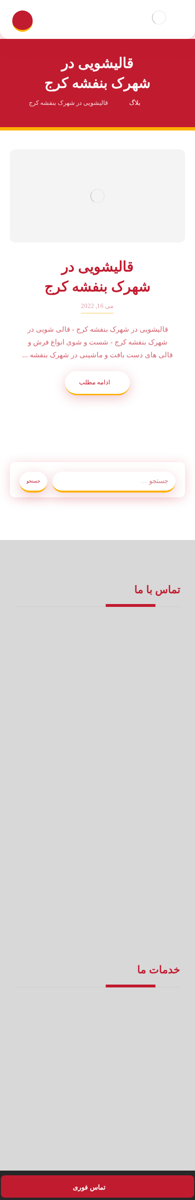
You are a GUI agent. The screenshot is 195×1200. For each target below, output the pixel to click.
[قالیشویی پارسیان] (159, 17)
